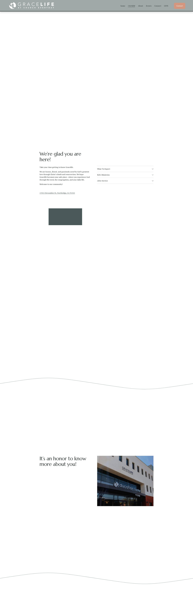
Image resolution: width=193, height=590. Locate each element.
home (123, 6)
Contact (179, 6)
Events (148, 6)
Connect (157, 6)
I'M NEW (131, 6)
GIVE (166, 6)
